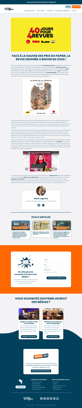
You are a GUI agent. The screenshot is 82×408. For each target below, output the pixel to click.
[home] (9, 9)
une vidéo (59, 141)
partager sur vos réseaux (18, 179)
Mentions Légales (30, 405)
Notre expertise (36, 384)
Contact (74, 10)
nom (45, 264)
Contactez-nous (57, 389)
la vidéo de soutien (60, 67)
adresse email (47, 269)
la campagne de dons (49, 65)
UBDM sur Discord (57, 387)
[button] (40, 11)
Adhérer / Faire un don (29, 336)
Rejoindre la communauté (62, 10)
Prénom (46, 259)
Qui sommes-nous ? (29, 10)
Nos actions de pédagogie (38, 387)
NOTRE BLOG (50, 10)
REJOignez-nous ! (53, 336)
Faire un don (76, 6)
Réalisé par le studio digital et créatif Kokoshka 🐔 (45, 405)
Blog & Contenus (36, 389)
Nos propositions (36, 385)
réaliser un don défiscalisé (31, 177)
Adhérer (68, 6)
